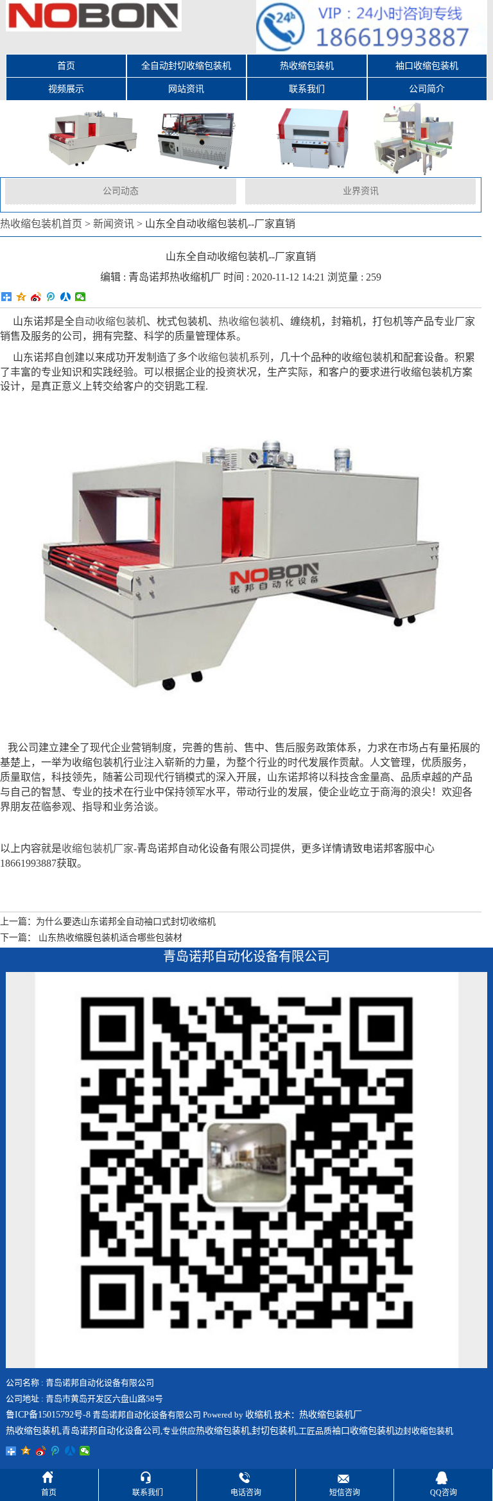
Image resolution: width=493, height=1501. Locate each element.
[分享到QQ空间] (21, 296)
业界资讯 (361, 191)
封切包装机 (274, 1431)
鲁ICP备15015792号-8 (48, 1414)
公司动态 (121, 191)
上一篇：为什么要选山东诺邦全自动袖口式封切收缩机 (108, 921)
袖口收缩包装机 (426, 66)
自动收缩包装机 (110, 321)
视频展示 (66, 89)
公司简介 (427, 89)
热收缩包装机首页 (41, 223)
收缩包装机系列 (234, 357)
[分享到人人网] (65, 296)
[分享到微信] (80, 296)
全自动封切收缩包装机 (186, 66)
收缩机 (258, 1414)
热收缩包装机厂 (330, 1414)
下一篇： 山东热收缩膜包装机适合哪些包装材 (91, 937)
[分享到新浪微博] (36, 296)
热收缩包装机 (307, 66)
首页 (66, 66)
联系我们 (307, 89)
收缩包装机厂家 (98, 848)
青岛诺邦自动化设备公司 (111, 1431)
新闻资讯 (113, 223)
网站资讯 (186, 89)
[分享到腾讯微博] (51, 296)
